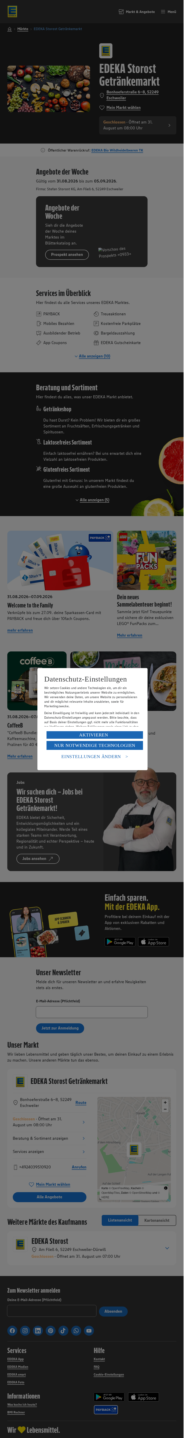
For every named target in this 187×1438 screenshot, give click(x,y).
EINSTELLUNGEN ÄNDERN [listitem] (91, 756)
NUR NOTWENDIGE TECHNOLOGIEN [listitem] (94, 745)
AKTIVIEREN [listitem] (93, 734)
